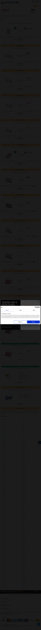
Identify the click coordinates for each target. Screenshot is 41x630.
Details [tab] (20, 310)
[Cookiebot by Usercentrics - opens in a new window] (35, 307)
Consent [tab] (7, 310)
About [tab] (34, 310)
